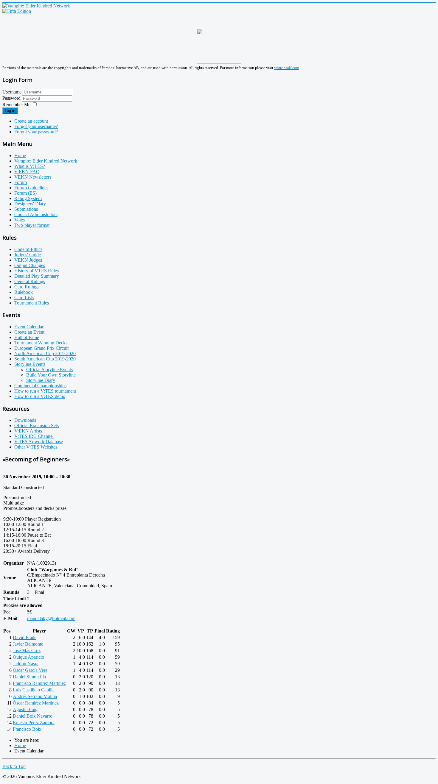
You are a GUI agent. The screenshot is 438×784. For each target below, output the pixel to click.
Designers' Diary (30, 203)
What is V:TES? (29, 166)
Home (20, 155)
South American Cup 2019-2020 (45, 358)
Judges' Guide (27, 254)
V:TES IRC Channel (34, 436)
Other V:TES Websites (35, 446)
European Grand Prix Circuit (41, 348)
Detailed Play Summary (36, 276)
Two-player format (31, 225)
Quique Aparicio (28, 657)
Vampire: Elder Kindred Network (45, 160)
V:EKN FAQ (27, 171)
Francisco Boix (27, 729)
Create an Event (29, 332)
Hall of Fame (26, 337)
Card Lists (24, 297)
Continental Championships (40, 385)
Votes (19, 219)
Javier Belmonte (28, 643)
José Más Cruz (27, 650)
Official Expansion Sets (36, 425)
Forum (20, 182)
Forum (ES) (25, 193)
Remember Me (16, 104)
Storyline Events (29, 364)
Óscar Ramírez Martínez (36, 702)
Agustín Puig (25, 709)
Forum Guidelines (31, 187)
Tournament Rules (31, 302)
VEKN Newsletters (32, 176)
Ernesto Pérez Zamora (34, 722)
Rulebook (23, 292)
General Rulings (29, 281)
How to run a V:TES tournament (45, 390)
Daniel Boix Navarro (32, 716)
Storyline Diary (40, 380)
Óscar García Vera (30, 670)
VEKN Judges (28, 260)
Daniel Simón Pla (29, 676)
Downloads (25, 420)
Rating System (28, 198)
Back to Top (14, 766)
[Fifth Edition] (16, 11)
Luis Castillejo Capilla (34, 689)
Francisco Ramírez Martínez (39, 683)
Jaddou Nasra (25, 663)
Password (12, 98)
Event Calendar (29, 326)
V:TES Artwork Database (38, 441)
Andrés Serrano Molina (35, 696)
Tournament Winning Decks (40, 342)
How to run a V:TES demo (39, 396)
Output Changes (29, 265)
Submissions (26, 209)
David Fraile (24, 637)
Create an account (31, 121)
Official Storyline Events (49, 369)
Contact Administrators (36, 214)
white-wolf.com (286, 67)
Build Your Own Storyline (51, 374)
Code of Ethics (28, 249)
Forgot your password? (36, 131)
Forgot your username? (36, 126)
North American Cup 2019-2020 (45, 353)
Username (11, 91)
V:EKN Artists (28, 430)
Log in (10, 110)
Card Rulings (26, 286)
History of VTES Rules (36, 270)
